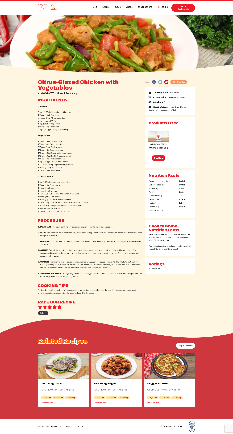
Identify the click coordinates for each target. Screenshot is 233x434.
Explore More (186, 346)
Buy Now (158, 158)
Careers (68, 426)
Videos (129, 7)
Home (94, 7)
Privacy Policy (57, 426)
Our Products (145, 7)
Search (165, 7)
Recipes (105, 7)
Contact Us (78, 426)
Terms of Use (43, 426)
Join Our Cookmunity (183, 8)
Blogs (118, 7)
